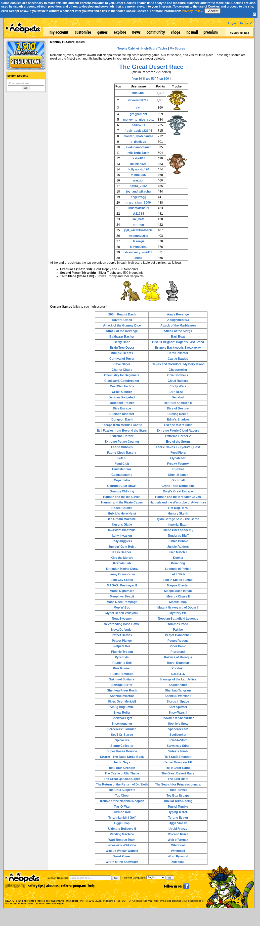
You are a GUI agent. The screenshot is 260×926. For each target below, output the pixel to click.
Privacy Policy (192, 11)
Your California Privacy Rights (45, 903)
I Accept (212, 11)
